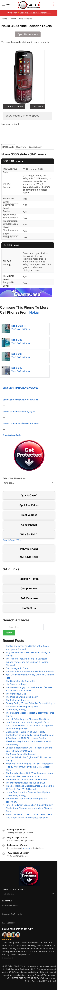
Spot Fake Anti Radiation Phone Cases (35, 13)
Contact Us (29, 608)
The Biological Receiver (18, 700)
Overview (21, 147)
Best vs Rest (29, 514)
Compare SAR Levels (12, 914)
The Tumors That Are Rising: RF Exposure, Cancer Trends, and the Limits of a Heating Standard (27, 661)
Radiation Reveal (29, 578)
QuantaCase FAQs (12, 435)
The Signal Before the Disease (21, 754)
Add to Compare (15, 106)
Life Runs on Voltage (16, 684)
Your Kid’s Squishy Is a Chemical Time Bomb (28, 719)
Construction (29, 524)
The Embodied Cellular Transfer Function (26, 779)
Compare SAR (29, 588)
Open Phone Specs (28, 34)
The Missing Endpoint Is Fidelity (22, 697)
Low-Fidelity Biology (16, 709)
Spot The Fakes (29, 505)
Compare (38, 106)
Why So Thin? (29, 534)
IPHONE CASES (29, 548)
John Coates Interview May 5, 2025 (21, 423)
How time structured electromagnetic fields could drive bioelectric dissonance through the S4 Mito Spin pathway (29, 725)
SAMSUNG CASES (29, 557)
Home (4, 19)
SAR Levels (8, 147)
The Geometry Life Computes (20, 681)
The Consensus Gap (16, 693)
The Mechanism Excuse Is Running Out (25, 782)
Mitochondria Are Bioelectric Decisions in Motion (30, 671)
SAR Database (29, 598)
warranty (26, 848)
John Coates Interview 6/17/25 (19, 411)
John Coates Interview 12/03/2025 (20, 387)
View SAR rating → (20, 329)
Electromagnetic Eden (17, 668)
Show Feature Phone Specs (22, 115)
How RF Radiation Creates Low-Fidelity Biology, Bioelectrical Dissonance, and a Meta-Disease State (29, 808)
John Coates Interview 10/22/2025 (20, 399)
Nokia (34, 312)
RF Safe (21, 966)
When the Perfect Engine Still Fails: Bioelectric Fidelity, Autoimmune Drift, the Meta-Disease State (29, 766)
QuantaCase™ (35, 147)
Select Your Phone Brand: (14, 478)
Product (12, 19)
